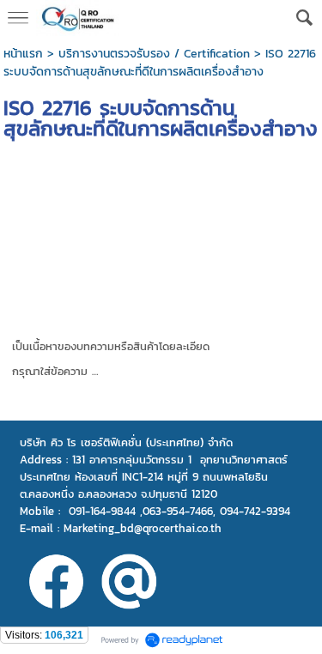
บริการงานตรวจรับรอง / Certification (154, 54)
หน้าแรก (23, 54)
